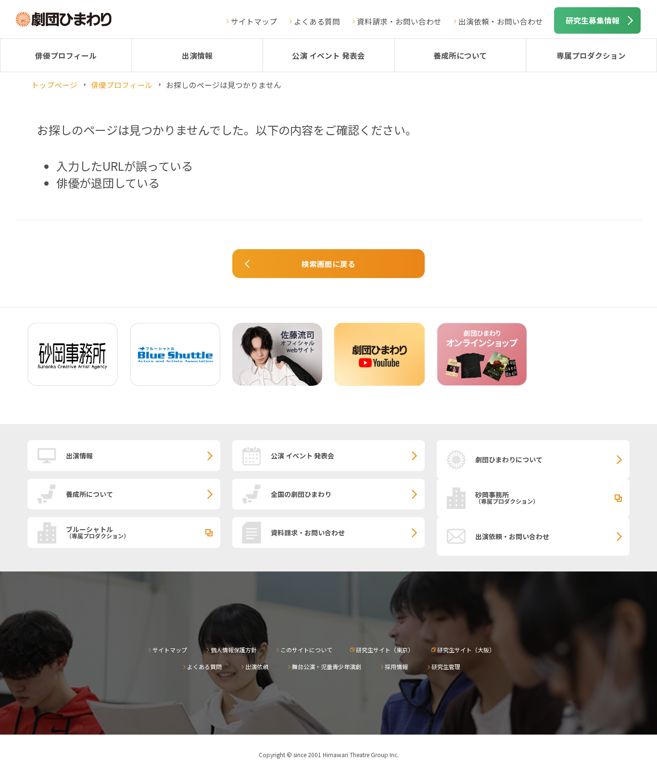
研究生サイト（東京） (385, 650)
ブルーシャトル (97, 532)
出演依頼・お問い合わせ (500, 21)
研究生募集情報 (592, 20)
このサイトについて (306, 650)
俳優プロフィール (66, 55)
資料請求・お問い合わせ (399, 21)
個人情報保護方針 (234, 650)
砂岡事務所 (507, 497)
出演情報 (197, 55)
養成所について (460, 55)
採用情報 (396, 666)
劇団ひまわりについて (509, 459)
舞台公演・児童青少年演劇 (326, 666)
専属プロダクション (591, 55)
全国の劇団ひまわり (301, 494)
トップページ (54, 84)
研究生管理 (445, 666)
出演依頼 (256, 666)
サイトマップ (254, 21)
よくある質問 (317, 21)
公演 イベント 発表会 (328, 55)
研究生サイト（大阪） (466, 650)
